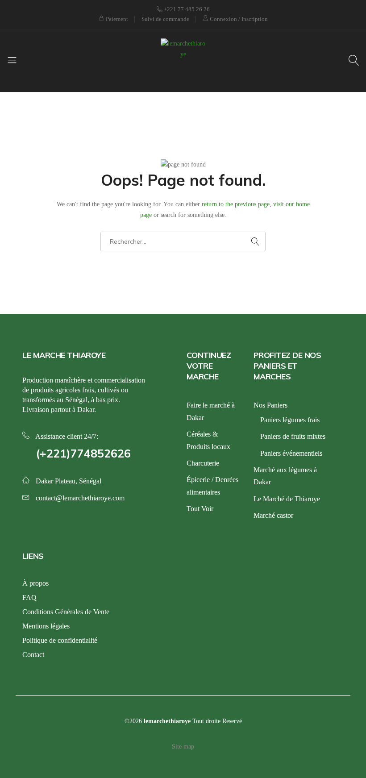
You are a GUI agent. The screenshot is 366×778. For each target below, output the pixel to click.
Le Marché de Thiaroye (287, 499)
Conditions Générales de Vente (65, 612)
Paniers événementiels (291, 453)
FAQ (29, 597)
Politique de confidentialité (59, 640)
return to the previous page (236, 204)
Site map (183, 746)
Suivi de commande (165, 19)
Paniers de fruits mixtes (292, 436)
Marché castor (273, 515)
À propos (35, 583)
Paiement (116, 19)
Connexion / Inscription (238, 19)
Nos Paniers (270, 405)
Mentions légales (46, 626)
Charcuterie (203, 463)
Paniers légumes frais (290, 420)
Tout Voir (200, 508)
